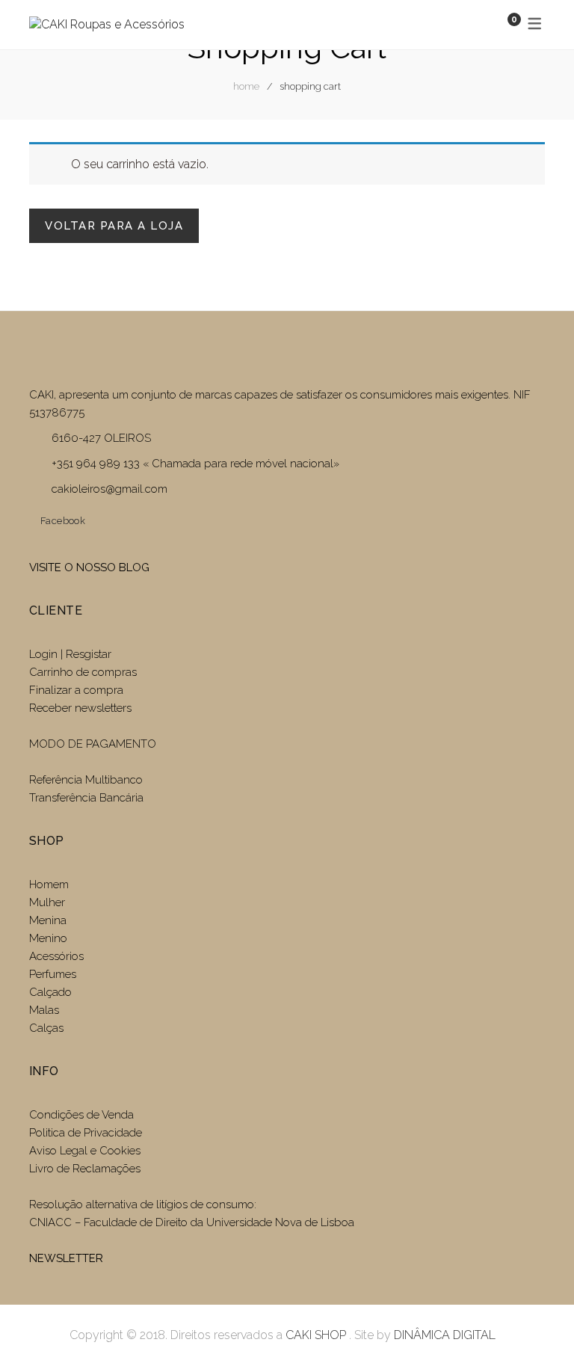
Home (246, 86)
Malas (44, 1010)
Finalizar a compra (76, 690)
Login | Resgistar (70, 654)
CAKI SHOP (316, 1335)
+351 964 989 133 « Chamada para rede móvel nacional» (195, 463)
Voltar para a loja (114, 226)
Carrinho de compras (83, 672)
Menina (48, 920)
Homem (49, 884)
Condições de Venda (81, 1115)
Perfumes (52, 974)
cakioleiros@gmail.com (109, 489)
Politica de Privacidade (85, 1132)
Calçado (50, 992)
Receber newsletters (80, 708)
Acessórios (56, 956)
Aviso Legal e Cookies (86, 1150)
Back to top (540, 1327)
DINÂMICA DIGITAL (443, 1335)
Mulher (47, 902)
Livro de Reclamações (85, 1168)
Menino (48, 938)
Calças (46, 1028)
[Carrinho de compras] (499, 24)
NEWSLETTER (66, 1258)
